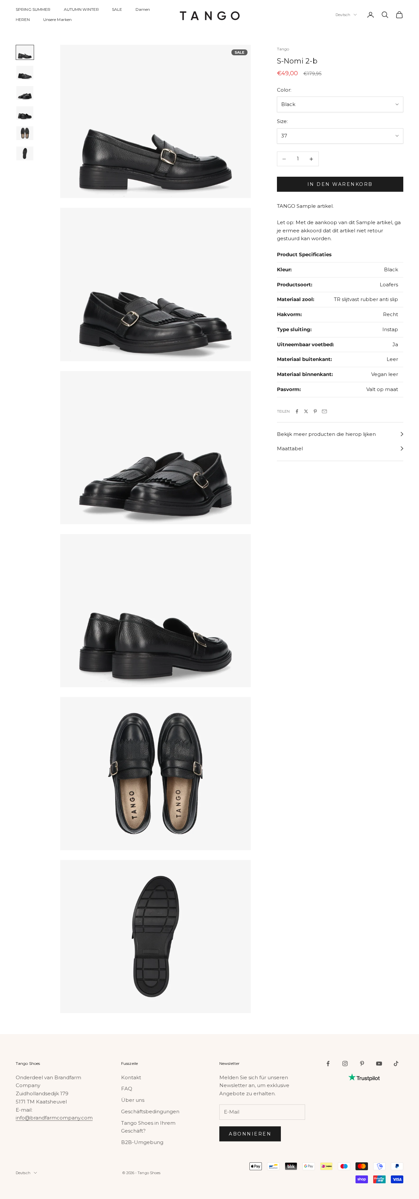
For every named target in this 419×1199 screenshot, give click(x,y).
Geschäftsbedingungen (150, 1111)
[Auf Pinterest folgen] (362, 1063)
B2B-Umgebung (142, 1142)
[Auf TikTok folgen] (396, 1063)
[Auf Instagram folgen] (345, 1063)
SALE (117, 9)
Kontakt (131, 1077)
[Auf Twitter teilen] (306, 411)
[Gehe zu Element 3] (25, 92)
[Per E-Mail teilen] (324, 411)
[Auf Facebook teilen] (297, 411)
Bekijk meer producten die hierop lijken (326, 434)
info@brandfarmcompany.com (54, 1118)
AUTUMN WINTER (81, 9)
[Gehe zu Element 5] (25, 133)
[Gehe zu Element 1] (25, 52)
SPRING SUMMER (33, 9)
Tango (283, 48)
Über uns (132, 1100)
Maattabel (290, 448)
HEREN (23, 19)
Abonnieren (250, 1134)
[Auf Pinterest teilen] (315, 411)
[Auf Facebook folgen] (328, 1063)
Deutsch (343, 14)
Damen (143, 9)
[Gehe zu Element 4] (25, 113)
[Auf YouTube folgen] (379, 1063)
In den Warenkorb (340, 184)
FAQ (126, 1088)
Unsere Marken (57, 19)
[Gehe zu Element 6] (25, 153)
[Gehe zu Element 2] (25, 72)
